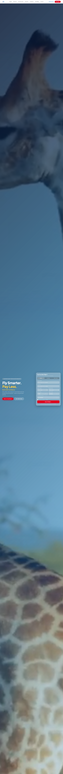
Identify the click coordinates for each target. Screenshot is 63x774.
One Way (48, 378)
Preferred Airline (42, 395)
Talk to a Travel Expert (8, 398)
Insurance (26, 1)
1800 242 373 (51, 1)
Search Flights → (48, 401)
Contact (41, 1)
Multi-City (55, 378)
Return (41, 378)
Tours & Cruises (20, 1)
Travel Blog (37, 1)
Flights (10, 1)
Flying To (39, 384)
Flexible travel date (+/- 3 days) (43, 399)
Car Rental (31, 1)
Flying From (39, 380)
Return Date (51, 388)
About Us (15, 1)
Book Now (57, 1)
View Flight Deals (19, 398)
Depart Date (39, 388)
